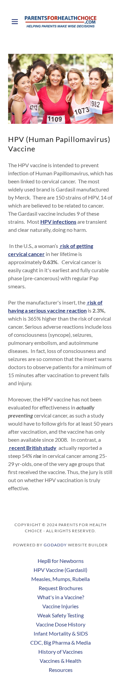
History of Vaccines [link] (60, 651)
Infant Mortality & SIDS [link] (61, 633)
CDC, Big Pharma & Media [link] (60, 642)
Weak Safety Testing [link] (60, 615)
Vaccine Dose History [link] (60, 624)
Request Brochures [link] (61, 588)
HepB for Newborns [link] (61, 560)
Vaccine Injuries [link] (60, 606)
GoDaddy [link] (55, 544)
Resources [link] (61, 669)
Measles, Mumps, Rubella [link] (60, 579)
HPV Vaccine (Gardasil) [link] (60, 570)
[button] (16, 21)
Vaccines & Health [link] (60, 660)
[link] (60, 21)
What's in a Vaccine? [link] (60, 597)
